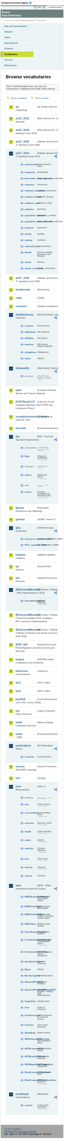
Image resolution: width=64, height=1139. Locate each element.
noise (19, 734)
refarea (28, 475)
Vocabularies (10, 54)
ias (17, 566)
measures (29, 184)
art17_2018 (22, 278)
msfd (19, 722)
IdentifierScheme (31, 961)
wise (18, 885)
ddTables (29, 338)
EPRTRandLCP (25, 401)
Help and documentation (15, 26)
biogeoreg (30, 172)
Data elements (11, 43)
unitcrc (28, 492)
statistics (29, 848)
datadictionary (24, 314)
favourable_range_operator (31, 178)
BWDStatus (30, 924)
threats (28, 252)
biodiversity (23, 289)
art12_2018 (22, 130)
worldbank (22, 1094)
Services (8, 60)
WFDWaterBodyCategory (31, 1064)
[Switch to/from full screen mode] (44, 7)
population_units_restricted (31, 221)
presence (29, 228)
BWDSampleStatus (31, 914)
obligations (30, 352)
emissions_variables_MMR (31, 539)
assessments (31, 164)
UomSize (29, 1025)
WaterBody (30, 1033)
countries (29, 757)
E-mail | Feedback (12, 1129)
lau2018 (20, 699)
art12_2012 (22, 118)
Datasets (8, 32)
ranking (28, 240)
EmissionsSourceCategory (31, 952)
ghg (18, 527)
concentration (31, 813)
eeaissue (29, 344)
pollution (29, 209)
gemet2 (20, 519)
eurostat (21, 428)
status (28, 358)
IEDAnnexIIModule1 (26, 589)
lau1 (18, 682)
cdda (19, 298)
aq (17, 106)
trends (28, 262)
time (27, 859)
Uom (27, 1007)
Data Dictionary (28, 20)
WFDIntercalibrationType (31, 1039)
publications (23, 745)
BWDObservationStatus (31, 896)
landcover (22, 671)
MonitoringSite (31, 975)
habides (21, 554)
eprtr (18, 390)
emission (29, 823)
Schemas (8, 48)
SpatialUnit (30, 1001)
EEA (17, 2)
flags (27, 456)
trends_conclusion (31, 268)
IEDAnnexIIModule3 (26, 614)
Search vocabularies (19, 98)
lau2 (18, 691)
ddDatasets (30, 332)
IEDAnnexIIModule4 (26, 629)
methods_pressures (31, 190)
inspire (20, 659)
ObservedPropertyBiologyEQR (31, 990)
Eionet (16, 20)
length (28, 831)
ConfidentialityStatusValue (31, 940)
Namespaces (10, 65)
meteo (28, 840)
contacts (29, 326)
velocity (28, 867)
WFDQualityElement (31, 1056)
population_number (31, 215)
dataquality (22, 368)
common (21, 306)
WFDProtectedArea (31, 1048)
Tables (7, 37)
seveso (20, 766)
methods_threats (31, 197)
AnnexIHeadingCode (31, 601)
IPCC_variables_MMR (31, 545)
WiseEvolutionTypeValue (31, 1072)
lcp (17, 710)
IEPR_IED (22, 644)
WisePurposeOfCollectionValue (31, 1080)
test (18, 778)
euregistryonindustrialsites (26, 416)
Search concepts (42, 98)
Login (39, 7)
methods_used (31, 203)
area (27, 804)
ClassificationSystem (31, 932)
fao (18, 436)
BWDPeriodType (31, 906)
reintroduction (31, 246)
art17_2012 (22, 153)
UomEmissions (31, 1015)
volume (28, 876)
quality (28, 234)
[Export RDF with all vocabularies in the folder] (55, 157)
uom (18, 786)
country (28, 1105)
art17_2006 (22, 141)
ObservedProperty (31, 982)
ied (17, 578)
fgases (20, 507)
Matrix (28, 969)
